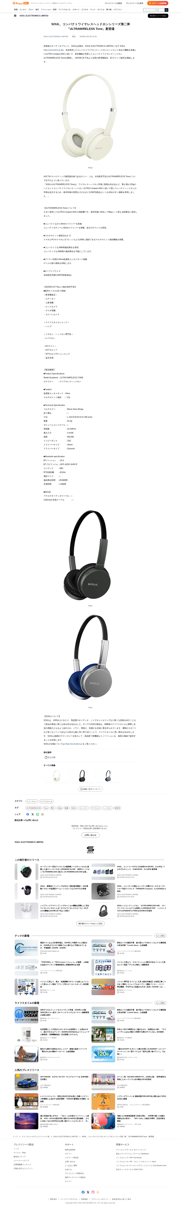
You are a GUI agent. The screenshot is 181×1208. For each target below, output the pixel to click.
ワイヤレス (95, 808)
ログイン (68, 1154)
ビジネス (84, 9)
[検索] (166, 10)
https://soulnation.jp (52, 50)
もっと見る (160, 936)
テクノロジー (32, 801)
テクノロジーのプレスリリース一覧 (35, 1136)
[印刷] (42, 814)
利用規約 (84, 1199)
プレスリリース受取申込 (74, 1173)
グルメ (31, 9)
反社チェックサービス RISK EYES (129, 1169)
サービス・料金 (20, 1153)
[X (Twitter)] (32, 814)
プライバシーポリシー (100, 1199)
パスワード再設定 (72, 1158)
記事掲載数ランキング (22, 1164)
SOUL (73, 808)
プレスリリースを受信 (134, 3)
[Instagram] (92, 1192)
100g (60, 808)
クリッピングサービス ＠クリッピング (131, 1150)
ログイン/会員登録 (159, 3)
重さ (52, 808)
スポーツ (76, 9)
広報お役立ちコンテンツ (23, 1168)
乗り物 (108, 9)
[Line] (37, 814)
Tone (46, 808)
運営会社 (53, 1199)
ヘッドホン (107, 808)
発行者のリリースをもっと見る (90, 924)
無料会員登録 (70, 1150)
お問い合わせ (90, 835)
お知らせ (68, 1169)
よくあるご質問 (71, 1165)
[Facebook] (27, 814)
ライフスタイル (64, 9)
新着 (16, 9)
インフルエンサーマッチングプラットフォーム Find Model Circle (141, 1165)
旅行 (37, 9)
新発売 (117, 808)
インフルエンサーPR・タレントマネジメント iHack (136, 1162)
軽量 (66, 808)
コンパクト (83, 808)
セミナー (68, 1181)
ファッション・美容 (49, 9)
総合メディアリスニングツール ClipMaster (132, 1154)
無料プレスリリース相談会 (75, 1177)
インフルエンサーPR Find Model (128, 1158)
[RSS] (97, 1192)
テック (92, 9)
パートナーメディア (21, 1161)
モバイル (100, 9)
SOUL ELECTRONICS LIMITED (56, 36)
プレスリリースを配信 (113, 3)
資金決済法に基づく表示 (121, 1199)
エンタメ (23, 9)
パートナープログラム (69, 1199)
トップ (15, 1136)
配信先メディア (20, 1157)
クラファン (117, 9)
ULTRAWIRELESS (34, 808)
